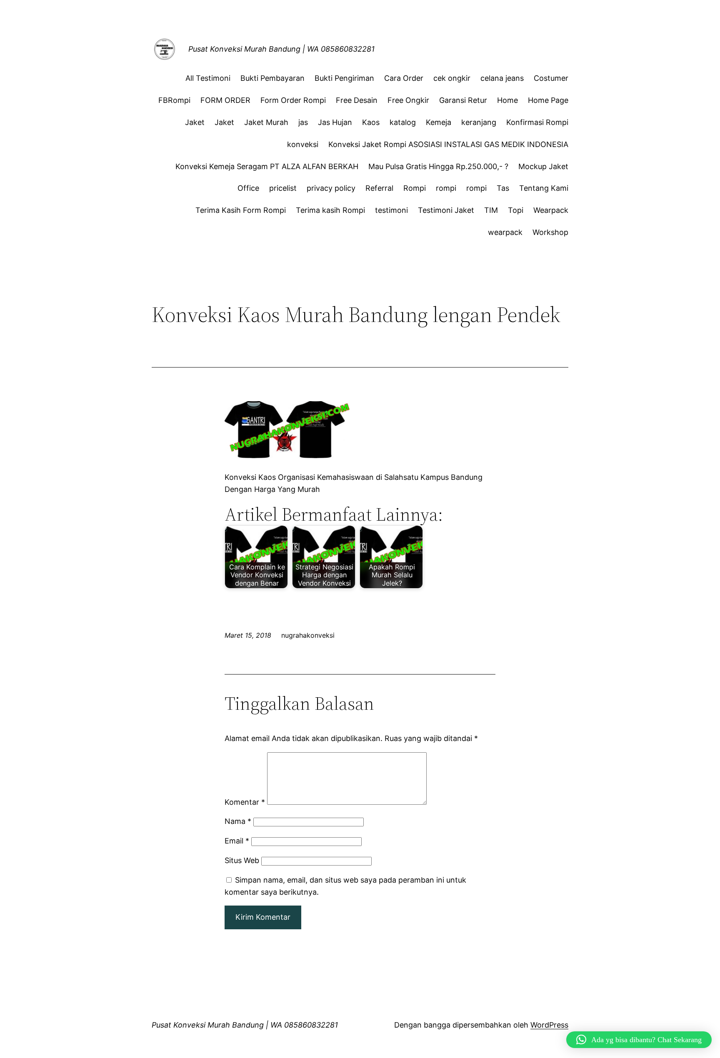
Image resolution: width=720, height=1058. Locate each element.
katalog (403, 122)
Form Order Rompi (293, 100)
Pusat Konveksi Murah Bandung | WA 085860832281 (281, 49)
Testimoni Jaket (446, 210)
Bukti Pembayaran (272, 78)
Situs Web (242, 860)
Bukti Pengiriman (344, 78)
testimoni (391, 210)
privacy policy (331, 188)
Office (248, 188)
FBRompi (174, 100)
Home (507, 100)
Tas (503, 188)
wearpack (505, 232)
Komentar (245, 802)
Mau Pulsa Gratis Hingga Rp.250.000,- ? (438, 166)
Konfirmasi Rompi (537, 122)
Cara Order (403, 78)
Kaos (371, 122)
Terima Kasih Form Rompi (240, 210)
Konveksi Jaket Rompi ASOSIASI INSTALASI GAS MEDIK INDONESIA (448, 144)
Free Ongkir (408, 100)
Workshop (550, 232)
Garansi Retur (463, 100)
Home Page (548, 100)
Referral (379, 188)
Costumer (551, 78)
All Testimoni (207, 78)
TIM (491, 210)
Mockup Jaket (543, 166)
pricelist (283, 188)
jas (303, 122)
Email (237, 840)
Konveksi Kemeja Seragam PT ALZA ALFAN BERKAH (266, 166)
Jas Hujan (335, 122)
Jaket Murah (266, 122)
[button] (639, 1039)
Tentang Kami (543, 188)
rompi (446, 188)
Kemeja (438, 122)
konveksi (302, 144)
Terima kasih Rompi (330, 210)
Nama (238, 821)
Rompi (414, 188)
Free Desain (357, 100)
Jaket (195, 122)
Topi (515, 210)
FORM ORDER (225, 100)
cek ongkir (451, 78)
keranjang (478, 122)
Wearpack (550, 210)
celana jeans (502, 78)
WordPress (549, 1025)
